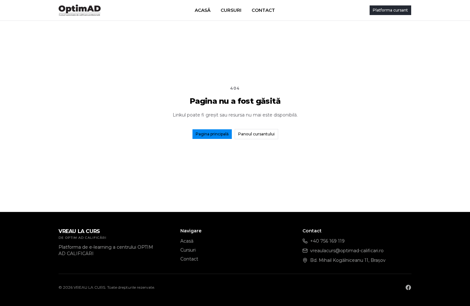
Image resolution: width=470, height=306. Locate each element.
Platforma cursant (390, 10)
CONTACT (263, 10)
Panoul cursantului (256, 134)
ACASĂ (202, 10)
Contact (189, 259)
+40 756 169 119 (327, 241)
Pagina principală (212, 134)
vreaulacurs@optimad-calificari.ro (347, 251)
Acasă (186, 241)
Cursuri (188, 250)
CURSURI (231, 10)
